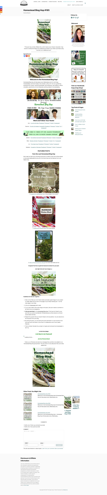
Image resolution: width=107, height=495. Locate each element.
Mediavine (65, 489)
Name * (27, 443)
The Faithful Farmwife (36, 137)
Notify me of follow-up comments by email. (34, 425)
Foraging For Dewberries (36, 194)
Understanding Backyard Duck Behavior (78, 116)
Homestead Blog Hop (26, 12)
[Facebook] (25, 56)
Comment (25, 429)
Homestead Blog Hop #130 (44, 393)
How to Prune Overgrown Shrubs (37, 262)
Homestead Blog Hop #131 (44, 412)
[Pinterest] (27, 56)
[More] (29, 56)
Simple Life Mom (34, 140)
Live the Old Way (35, 123)
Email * (42, 443)
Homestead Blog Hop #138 (44, 403)
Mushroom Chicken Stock (40, 228)
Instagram (56, 123)
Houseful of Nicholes (36, 147)
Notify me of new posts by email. (32, 426)
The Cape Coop (34, 144)
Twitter (52, 123)
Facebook (41, 123)
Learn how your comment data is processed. (52, 448)
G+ (60, 126)
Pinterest (47, 123)
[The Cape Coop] (26, 3)
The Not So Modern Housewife (37, 126)
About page (26, 485)
